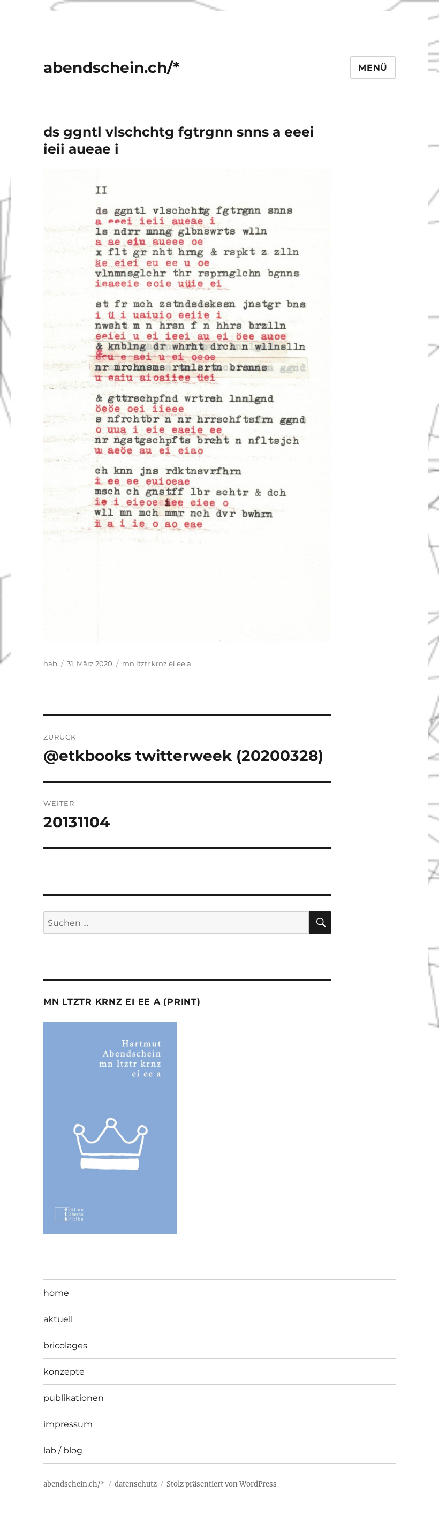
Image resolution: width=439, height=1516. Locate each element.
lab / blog (62, 1450)
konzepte (64, 1372)
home (56, 1293)
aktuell (58, 1319)
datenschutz (136, 1484)
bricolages (65, 1345)
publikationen (73, 1398)
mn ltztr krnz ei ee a (156, 663)
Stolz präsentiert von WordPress (221, 1484)
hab (50, 663)
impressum (68, 1424)
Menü (373, 68)
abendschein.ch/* (111, 67)
